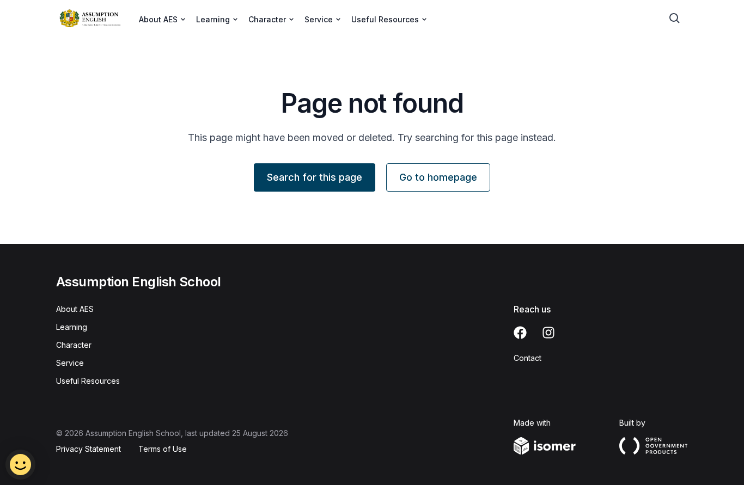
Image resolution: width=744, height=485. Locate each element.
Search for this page (314, 177)
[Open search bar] (675, 18)
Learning (71, 326)
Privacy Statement (88, 448)
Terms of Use (162, 448)
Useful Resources (88, 380)
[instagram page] (548, 332)
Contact (527, 358)
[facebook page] (520, 332)
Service (70, 362)
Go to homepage (438, 177)
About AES (75, 309)
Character (74, 344)
